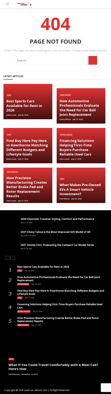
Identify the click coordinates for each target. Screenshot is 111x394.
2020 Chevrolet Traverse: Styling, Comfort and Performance (57, 219)
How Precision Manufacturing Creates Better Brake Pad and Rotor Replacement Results (58, 319)
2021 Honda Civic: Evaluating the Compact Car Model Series (57, 245)
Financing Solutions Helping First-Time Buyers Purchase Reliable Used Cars (59, 306)
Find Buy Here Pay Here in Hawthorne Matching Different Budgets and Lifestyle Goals (60, 292)
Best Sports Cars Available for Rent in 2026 (43, 266)
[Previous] (8, 257)
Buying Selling (66, 135)
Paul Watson (65, 199)
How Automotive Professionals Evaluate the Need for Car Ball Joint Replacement (58, 278)
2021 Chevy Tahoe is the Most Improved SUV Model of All (55, 232)
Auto (11, 359)
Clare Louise (65, 159)
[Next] (13, 257)
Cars (9, 95)
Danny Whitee (65, 119)
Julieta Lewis (11, 115)
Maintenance (65, 95)
